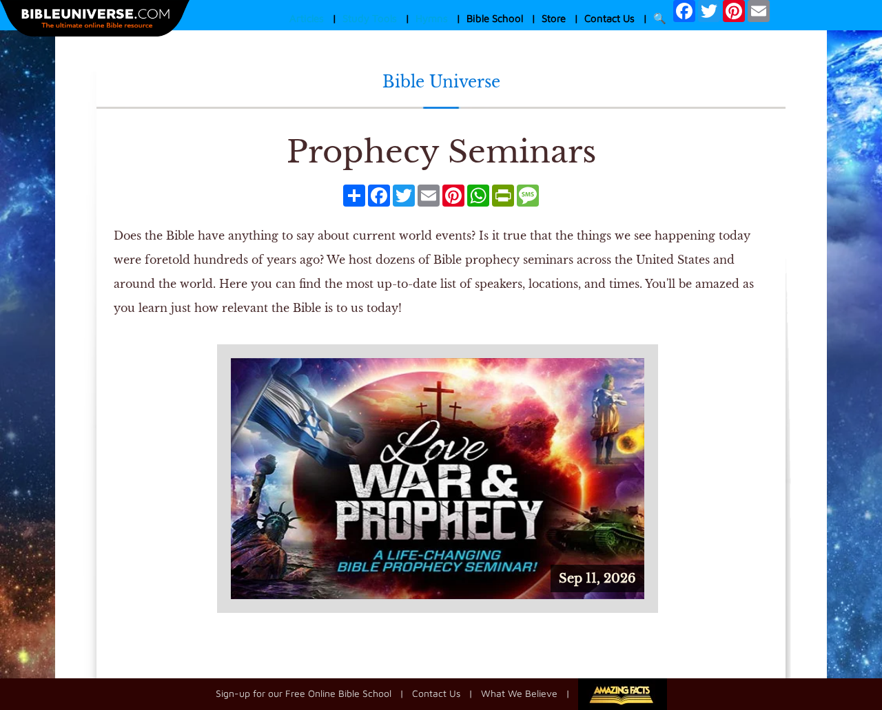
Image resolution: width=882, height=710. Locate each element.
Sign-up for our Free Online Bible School (303, 693)
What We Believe (519, 693)
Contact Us (609, 18)
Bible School (494, 18)
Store (554, 18)
